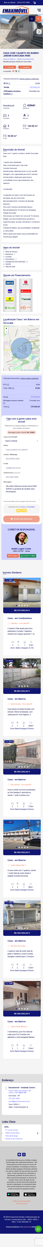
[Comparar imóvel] (38, 583)
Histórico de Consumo (14, 1139)
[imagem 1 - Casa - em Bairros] (22, 673)
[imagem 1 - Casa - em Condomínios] (22, 593)
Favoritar (10, 67)
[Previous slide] (4, 31)
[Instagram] (24, 1154)
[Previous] (6, 592)
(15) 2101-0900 (14, 1098)
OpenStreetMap (34, 370)
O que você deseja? (10, 437)
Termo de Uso (21, 1203)
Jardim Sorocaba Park (25, 59)
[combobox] (21, 441)
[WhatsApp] (38, 1229)
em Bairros (11, 59)
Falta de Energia (11, 1136)
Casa (5, 59)
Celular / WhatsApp (10, 454)
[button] (34, 2)
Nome (6, 445)
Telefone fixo (12, 473)
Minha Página (13, 556)
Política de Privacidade (21, 1201)
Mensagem (7, 482)
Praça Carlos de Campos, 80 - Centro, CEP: (20, 1091)
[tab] (32, 19)
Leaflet (24, 370)
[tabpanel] (21, 31)
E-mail (6, 463)
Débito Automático (12, 1133)
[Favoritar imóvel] (38, 580)
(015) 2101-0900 (23, 3)
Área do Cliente (9, 3)
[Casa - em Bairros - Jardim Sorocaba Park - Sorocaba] (18, 10)
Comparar (26, 67)
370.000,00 (35, 87)
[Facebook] (19, 1154)
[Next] (37, 592)
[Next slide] (39, 31)
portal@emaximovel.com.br (19, 1101)
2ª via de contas (11, 1130)
